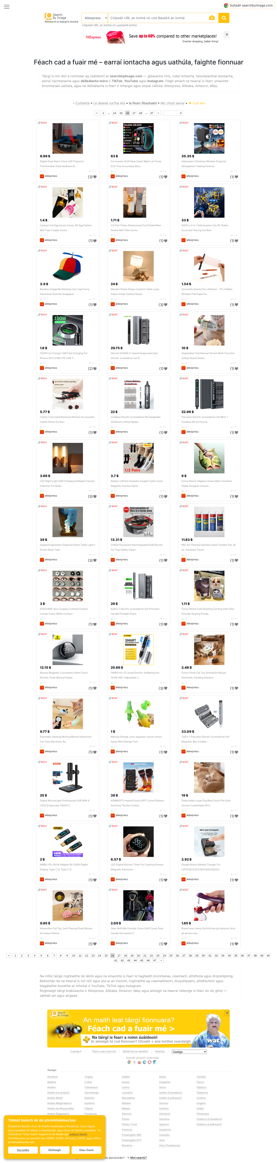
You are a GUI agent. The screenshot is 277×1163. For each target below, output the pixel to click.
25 (171, 955)
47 (151, 113)
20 (138, 955)
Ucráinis (201, 1097)
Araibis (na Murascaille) (60, 1108)
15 (121, 113)
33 (222, 955)
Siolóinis (164, 1108)
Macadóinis (128, 1097)
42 (122, 960)
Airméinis (52, 1076)
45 (141, 960)
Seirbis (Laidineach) (170, 1097)
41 (115, 960)
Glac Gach (86, 1150)
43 (128, 960)
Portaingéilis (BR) (131, 1134)
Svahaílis (164, 1134)
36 (242, 955)
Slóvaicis (164, 1119)
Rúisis (162, 1076)
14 (114, 113)
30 (203, 955)
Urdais (200, 1108)
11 (80, 955)
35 (235, 955)
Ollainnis (127, 1113)
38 (255, 955)
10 (73, 955)
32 (216, 955)
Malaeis (126, 1103)
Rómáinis (127, 1145)
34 (229, 955)
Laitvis (125, 1087)
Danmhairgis (92, 1092)
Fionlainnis (91, 1113)
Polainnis (127, 1129)
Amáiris (51, 1087)
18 (140, 113)
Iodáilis (126, 1076)
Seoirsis (163, 1103)
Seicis (162, 1087)
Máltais (126, 1108)
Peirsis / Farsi (129, 1124)
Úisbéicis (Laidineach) (209, 1124)
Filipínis (89, 1108)
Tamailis (201, 1076)
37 (248, 955)
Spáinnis (164, 1124)
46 (148, 960)
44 (135, 960)
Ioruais (125, 1082)
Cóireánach (91, 1087)
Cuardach (76, 1051)
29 (196, 955)
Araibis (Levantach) (58, 1092)
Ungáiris (201, 1103)
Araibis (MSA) (55, 1097)
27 (184, 955)
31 (209, 955)
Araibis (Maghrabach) (59, 1103)
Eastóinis (90, 1103)
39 (261, 955)
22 (151, 955)
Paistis (125, 1119)
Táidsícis (201, 1087)
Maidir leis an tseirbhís (135, 1051)
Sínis (162, 1140)
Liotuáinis (127, 1092)
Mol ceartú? (138, 1157)
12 (86, 955)
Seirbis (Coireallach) (170, 1092)
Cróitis (88, 1082)
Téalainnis (202, 1092)
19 (132, 955)
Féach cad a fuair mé (104, 1051)
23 (158, 955)
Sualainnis (165, 1129)
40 (268, 955)
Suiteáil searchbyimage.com (251, 5)
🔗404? (42, 122)
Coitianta (82, 103)
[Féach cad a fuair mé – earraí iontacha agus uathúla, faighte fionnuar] (138, 1029)
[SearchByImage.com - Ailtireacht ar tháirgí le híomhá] (56, 16)
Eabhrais (89, 1097)
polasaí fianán (78, 1134)
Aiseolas (160, 1051)
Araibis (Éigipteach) (58, 1113)
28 (190, 955)
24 (164, 955)
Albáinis (51, 1082)
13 (93, 955)
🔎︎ (180, 113)
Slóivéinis (164, 1113)
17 (134, 113)
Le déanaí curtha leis (109, 103)
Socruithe (23, 1150)
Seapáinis (164, 1082)
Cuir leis (198, 103)
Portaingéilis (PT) (131, 1140)
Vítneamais (202, 1113)
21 (145, 955)
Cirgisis (89, 1076)
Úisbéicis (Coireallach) (209, 1119)
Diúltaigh (54, 1150)
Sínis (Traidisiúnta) (169, 1145)
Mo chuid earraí (173, 103)
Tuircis (200, 1082)
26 (177, 955)
